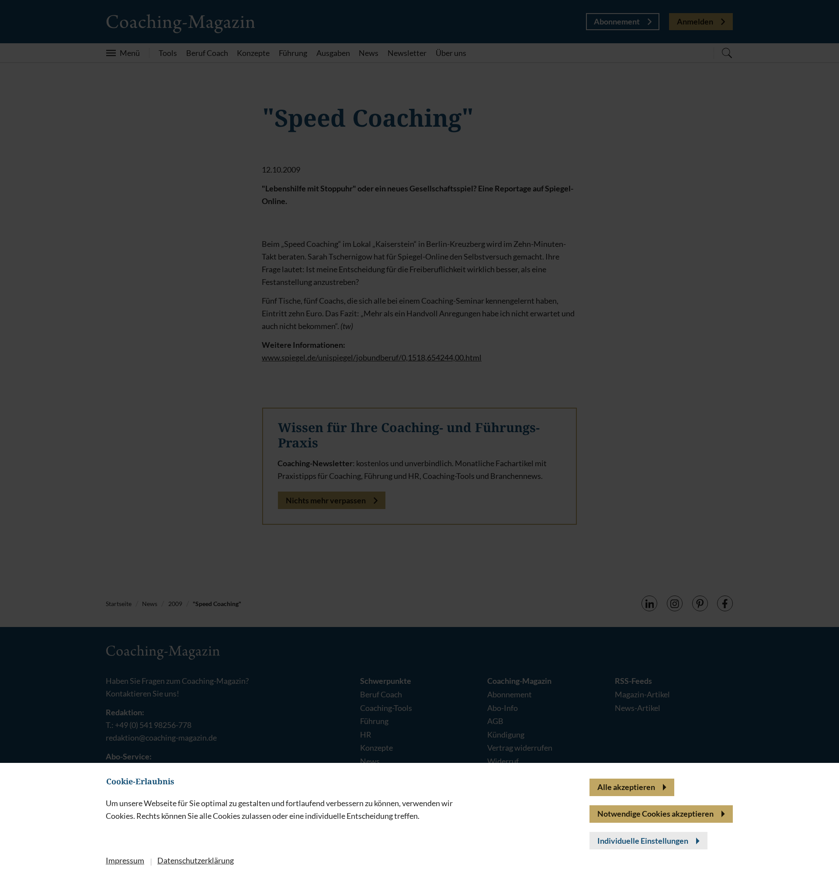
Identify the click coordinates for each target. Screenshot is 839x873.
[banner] (419, 436)
